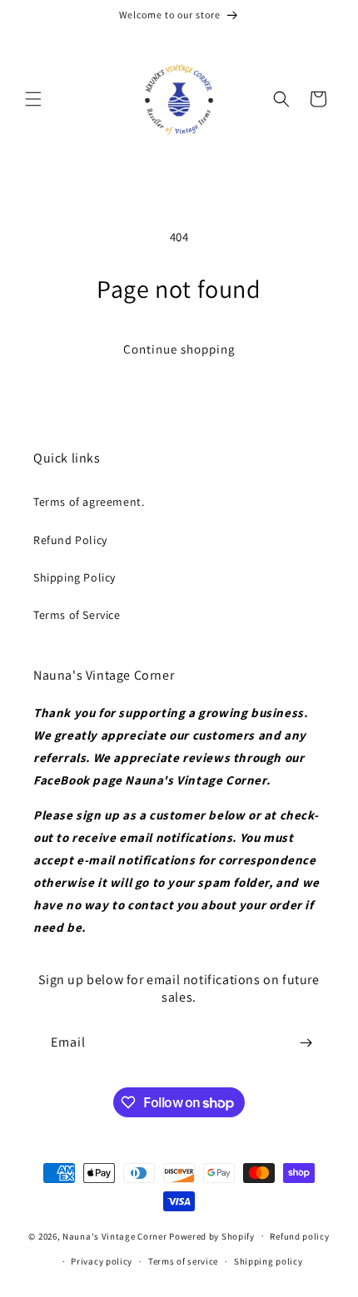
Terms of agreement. (88, 501)
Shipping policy (268, 1261)
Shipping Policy (74, 577)
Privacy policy (101, 1261)
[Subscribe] (305, 1042)
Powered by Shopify (212, 1235)
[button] (33, 99)
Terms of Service (77, 614)
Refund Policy (70, 539)
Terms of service (183, 1261)
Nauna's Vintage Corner (114, 1235)
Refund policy (299, 1236)
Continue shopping (179, 349)
